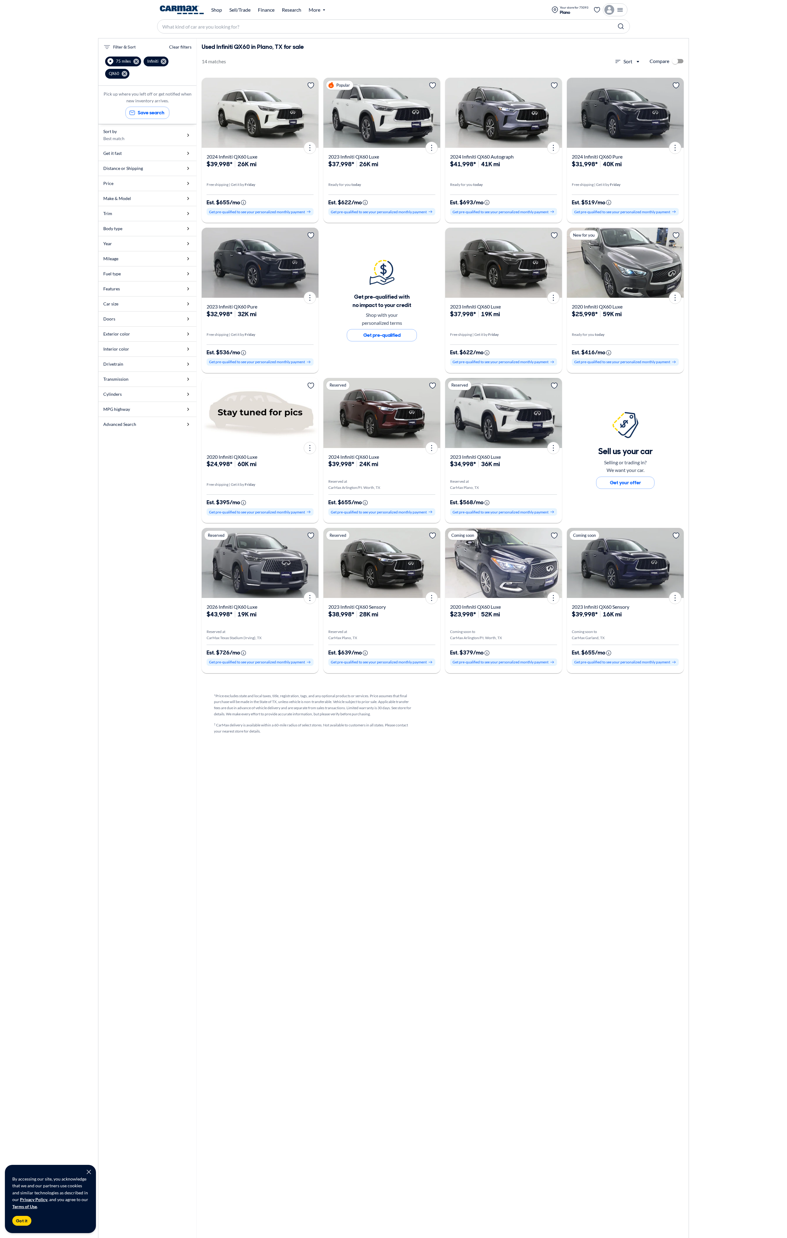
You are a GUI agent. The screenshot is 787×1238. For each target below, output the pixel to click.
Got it (22, 1221)
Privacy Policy (33, 1199)
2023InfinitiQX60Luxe (353, 156)
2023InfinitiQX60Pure (232, 306)
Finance (266, 10)
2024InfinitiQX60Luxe (232, 156)
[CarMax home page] (182, 10)
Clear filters (180, 46)
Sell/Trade (240, 10)
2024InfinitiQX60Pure (597, 156)
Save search (151, 112)
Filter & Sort (124, 47)
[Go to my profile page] (615, 10)
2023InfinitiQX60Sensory (357, 607)
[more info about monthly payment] (243, 202)
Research (291, 10)
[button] (123, 61)
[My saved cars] (597, 10)
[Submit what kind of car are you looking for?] (621, 26)
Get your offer (625, 482)
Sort (627, 61)
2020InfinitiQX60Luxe (597, 306)
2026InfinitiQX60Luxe (232, 607)
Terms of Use (24, 1206)
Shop (216, 10)
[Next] (311, 113)
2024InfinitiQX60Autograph (482, 156)
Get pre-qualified (382, 335)
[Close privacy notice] (88, 1172)
